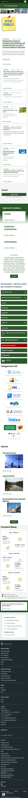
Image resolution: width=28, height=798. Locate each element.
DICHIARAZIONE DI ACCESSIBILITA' (9, 762)
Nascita (13, 267)
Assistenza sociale (19, 257)
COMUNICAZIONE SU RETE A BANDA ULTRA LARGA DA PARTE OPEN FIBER (13, 171)
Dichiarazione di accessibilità (7, 768)
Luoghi (2, 699)
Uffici (2, 664)
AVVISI (7, 69)
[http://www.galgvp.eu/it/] (14, 380)
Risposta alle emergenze (20, 269)
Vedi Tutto (14, 522)
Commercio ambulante (19, 261)
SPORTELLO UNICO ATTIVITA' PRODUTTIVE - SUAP (12, 758)
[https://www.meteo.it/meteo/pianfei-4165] (14, 420)
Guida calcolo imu (7, 94)
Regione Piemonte (5, 1)
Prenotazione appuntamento (7, 775)
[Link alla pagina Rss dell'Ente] (1, 784)
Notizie (2, 687)
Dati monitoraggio (5, 791)
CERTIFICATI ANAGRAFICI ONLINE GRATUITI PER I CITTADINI (9, 153)
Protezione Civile (4, 753)
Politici (2, 662)
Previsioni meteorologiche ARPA (10, 596)
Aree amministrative (5, 651)
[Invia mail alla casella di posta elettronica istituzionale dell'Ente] (10, 718)
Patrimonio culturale (20, 267)
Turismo (21, 271)
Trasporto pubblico (15, 271)
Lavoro (5, 267)
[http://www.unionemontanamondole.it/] (14, 372)
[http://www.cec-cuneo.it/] (14, 388)
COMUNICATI (6, 39)
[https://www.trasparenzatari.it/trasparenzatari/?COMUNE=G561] (10, 427)
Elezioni (10, 265)
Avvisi (2, 692)
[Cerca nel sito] (24, 5)
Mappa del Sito (9, 793)
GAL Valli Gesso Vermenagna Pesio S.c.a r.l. (10, 749)
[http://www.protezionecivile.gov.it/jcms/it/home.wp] (14, 412)
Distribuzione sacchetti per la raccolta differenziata (12, 128)
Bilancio (11, 259)
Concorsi (5, 265)
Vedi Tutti (14, 276)
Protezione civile (10, 269)
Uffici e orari (3, 722)
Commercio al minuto (8, 261)
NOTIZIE (6, 106)
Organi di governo (5, 657)
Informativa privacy (5, 764)
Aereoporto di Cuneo (5, 755)
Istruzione (22, 265)
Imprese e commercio (5, 678)
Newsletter (3, 786)
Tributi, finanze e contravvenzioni (8, 680)
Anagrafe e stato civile (6, 671)
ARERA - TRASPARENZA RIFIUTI (8, 760)
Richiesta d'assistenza (6, 777)
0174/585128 (8, 714)
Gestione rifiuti (16, 265)
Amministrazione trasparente (7, 770)
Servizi (16, 791)
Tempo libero (7, 271)
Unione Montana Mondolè (7, 747)
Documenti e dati (4, 653)
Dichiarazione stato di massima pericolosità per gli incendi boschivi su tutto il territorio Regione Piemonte (13, 44)
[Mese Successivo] (25, 194)
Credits (24, 791)
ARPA (2, 751)
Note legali (3, 766)
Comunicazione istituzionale (8, 263)
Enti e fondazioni (4, 655)
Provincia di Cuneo (5, 745)
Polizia (4, 269)
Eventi (2, 701)
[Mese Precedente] (3, 194)
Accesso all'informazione (10, 257)
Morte (9, 267)
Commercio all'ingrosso (19, 259)
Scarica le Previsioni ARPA (9, 594)
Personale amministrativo (6, 659)
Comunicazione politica (20, 263)
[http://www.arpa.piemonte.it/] (14, 404)
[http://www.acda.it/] (14, 396)
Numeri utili (3, 724)
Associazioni (6, 259)
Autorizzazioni (4, 673)
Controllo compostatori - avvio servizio (10, 111)
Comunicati (3, 690)
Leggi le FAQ (3, 772)
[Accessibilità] (4, 794)
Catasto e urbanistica (5, 676)
